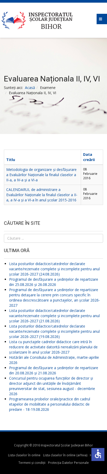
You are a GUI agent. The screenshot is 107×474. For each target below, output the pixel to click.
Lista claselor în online (24, 455)
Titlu (10, 159)
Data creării (89, 157)
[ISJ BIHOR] (53, 20)
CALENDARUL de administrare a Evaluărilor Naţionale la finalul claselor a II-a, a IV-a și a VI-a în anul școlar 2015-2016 (41, 194)
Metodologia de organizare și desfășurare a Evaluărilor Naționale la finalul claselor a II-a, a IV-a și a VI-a (41, 174)
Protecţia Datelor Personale (68, 462)
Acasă (30, 87)
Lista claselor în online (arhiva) (65, 455)
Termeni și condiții (31, 462)
